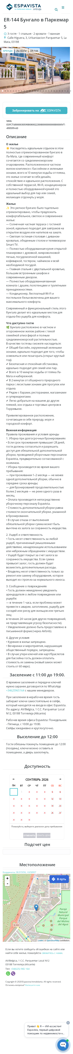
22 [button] (21, 813)
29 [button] (21, 820)
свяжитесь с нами (52, 953)
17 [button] (37, 806)
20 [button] (60, 806)
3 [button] (37, 792)
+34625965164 (15, 690)
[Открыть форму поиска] (56, 10)
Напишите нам (33, 985)
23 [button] (29, 813)
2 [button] (29, 792)
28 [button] (13, 820)
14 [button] (13, 806)
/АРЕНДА (37, 9)
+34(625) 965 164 (20, 968)
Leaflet (40, 940)
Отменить (29, 835)
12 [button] (52, 799)
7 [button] (14, 799)
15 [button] (21, 806)
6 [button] (60, 792)
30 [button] (29, 820)
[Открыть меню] (62, 7)
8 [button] (21, 799)
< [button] (14, 779)
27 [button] (60, 813)
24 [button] (37, 813)
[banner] (35, 70)
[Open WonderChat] (63, 1045)
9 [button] (29, 799)
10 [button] (37, 799)
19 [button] (52, 806)
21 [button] (13, 813)
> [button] (60, 779)
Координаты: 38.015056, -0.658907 (19, 872)
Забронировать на (26, 110)
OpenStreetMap (53, 940)
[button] (2, 91)
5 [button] (52, 792)
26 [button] (52, 813)
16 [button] (29, 806)
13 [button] (60, 799)
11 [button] (44, 799)
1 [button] (21, 792)
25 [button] (44, 813)
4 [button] (44, 792)
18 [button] (44, 806)
